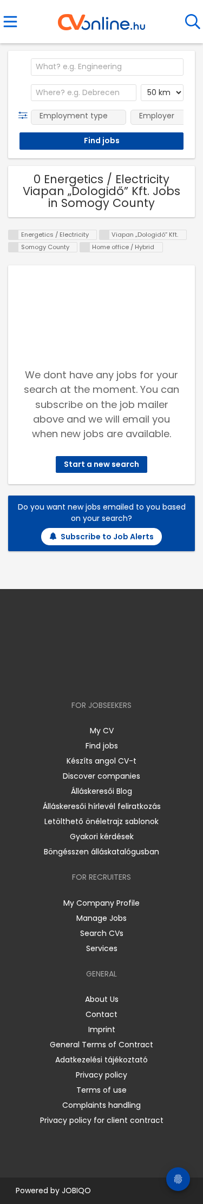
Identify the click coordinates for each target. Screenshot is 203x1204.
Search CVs (101, 933)
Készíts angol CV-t (101, 760)
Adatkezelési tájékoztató (101, 1059)
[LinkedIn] (112, 674)
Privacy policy (101, 1074)
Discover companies (101, 776)
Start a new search (101, 464)
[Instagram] (94, 674)
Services (101, 948)
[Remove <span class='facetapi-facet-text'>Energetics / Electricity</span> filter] (13, 234)
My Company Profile (101, 903)
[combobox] (107, 67)
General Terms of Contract (101, 1044)
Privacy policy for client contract (101, 1120)
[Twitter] (128, 674)
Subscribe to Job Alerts (107, 536)
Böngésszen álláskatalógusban (101, 851)
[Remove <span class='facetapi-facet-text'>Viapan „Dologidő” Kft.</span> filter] (104, 234)
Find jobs (102, 745)
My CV (102, 730)
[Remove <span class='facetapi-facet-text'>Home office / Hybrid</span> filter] (85, 247)
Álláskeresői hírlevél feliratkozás (102, 806)
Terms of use (101, 1090)
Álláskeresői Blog (101, 791)
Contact (101, 1014)
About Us (102, 999)
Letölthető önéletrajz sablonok (101, 821)
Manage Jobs (101, 918)
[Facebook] (76, 674)
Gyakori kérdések (102, 836)
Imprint (101, 1029)
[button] (25, 116)
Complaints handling (101, 1105)
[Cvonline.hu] (101, 18)
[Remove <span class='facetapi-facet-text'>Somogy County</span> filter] (13, 247)
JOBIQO (76, 1190)
